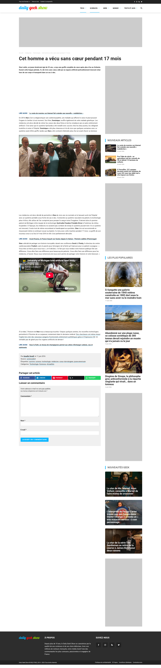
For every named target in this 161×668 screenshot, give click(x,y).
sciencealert (31, 359)
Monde (116, 8)
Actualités (50, 364)
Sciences (93, 8)
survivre (32, 362)
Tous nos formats (24, 1)
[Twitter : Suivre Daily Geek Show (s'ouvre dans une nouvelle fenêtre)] (141, 2)
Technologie (34, 364)
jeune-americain (80, 362)
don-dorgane (68, 362)
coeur (61, 362)
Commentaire (26, 396)
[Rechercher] (141, 8)
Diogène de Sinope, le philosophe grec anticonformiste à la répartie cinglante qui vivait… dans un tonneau (123, 380)
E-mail (24, 430)
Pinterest (59, 378)
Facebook (26, 378)
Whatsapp (92, 378)
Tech (82, 8)
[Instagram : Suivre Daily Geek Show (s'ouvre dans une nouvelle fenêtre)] (136, 2)
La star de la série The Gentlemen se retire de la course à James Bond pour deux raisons (121, 546)
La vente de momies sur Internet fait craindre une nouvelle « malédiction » (56, 113)
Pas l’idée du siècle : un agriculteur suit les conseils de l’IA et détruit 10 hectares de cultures (128, 159)
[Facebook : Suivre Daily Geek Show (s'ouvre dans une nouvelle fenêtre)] (134, 2)
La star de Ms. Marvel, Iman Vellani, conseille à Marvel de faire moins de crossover (122, 491)
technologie (46, 362)
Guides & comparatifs (46, 1)
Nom (23, 421)
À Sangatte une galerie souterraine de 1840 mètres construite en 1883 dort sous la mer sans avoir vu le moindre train (123, 293)
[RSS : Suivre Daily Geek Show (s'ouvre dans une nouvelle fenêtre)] (139, 2)
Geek (105, 8)
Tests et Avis (35, 1)
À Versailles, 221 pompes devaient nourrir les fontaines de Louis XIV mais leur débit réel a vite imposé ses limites (129, 172)
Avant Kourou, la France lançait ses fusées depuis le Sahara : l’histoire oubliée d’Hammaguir (63, 239)
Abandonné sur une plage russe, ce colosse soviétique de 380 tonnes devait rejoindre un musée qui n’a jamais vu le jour (123, 337)
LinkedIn (42, 378)
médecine (55, 362)
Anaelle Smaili (29, 356)
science (38, 362)
